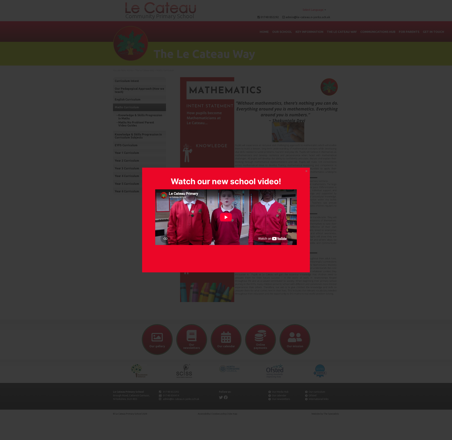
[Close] (306, 171)
